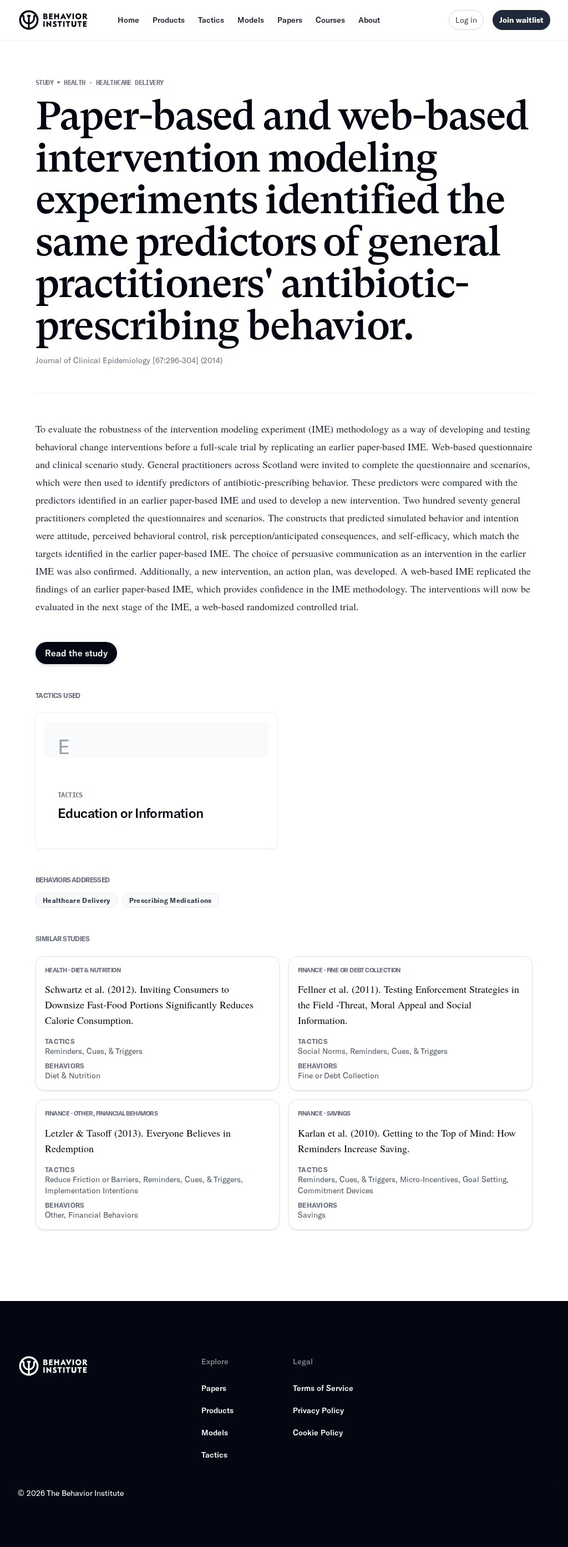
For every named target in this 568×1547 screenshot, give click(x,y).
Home (128, 19)
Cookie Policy (318, 1432)
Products (169, 19)
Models (250, 19)
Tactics (211, 19)
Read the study (76, 652)
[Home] (54, 20)
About (369, 19)
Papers (289, 19)
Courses (330, 19)
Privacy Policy (318, 1410)
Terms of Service (323, 1388)
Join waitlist (521, 19)
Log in (466, 19)
